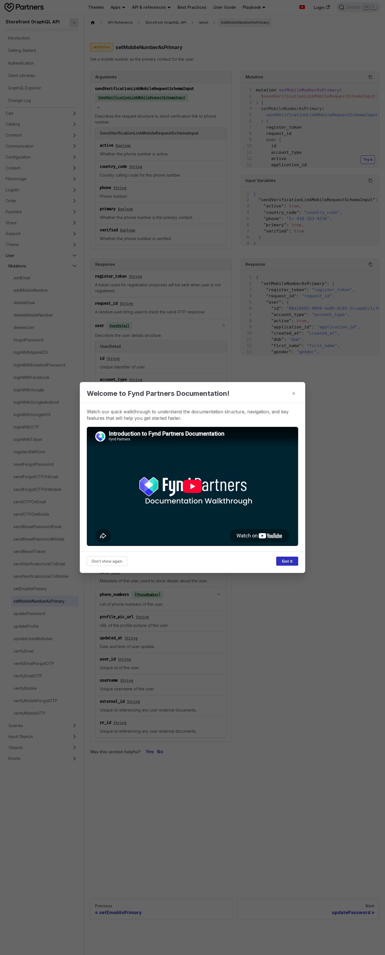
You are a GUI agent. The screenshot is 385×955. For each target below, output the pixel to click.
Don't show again (107, 561)
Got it (287, 561)
